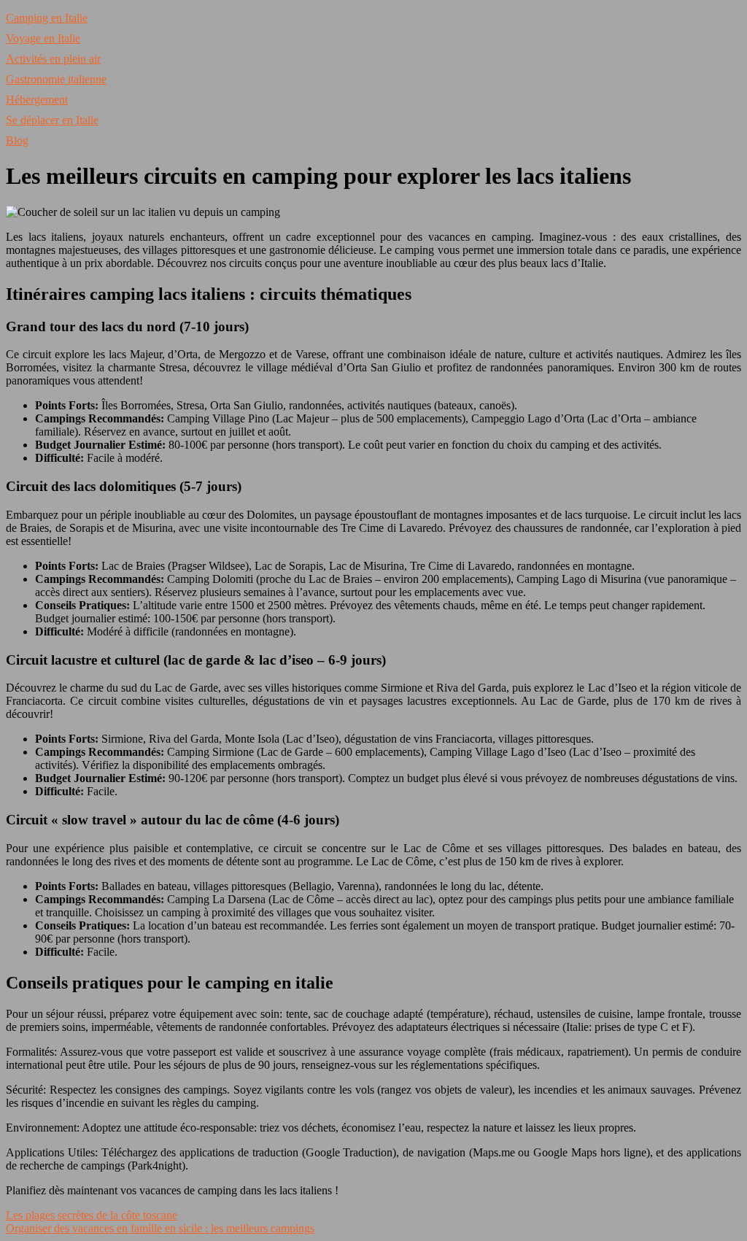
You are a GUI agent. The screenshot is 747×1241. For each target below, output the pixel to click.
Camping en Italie (47, 18)
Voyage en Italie (43, 38)
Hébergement (37, 99)
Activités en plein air (53, 59)
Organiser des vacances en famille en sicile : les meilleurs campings (160, 1228)
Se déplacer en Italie (52, 120)
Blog (17, 140)
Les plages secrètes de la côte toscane (91, 1215)
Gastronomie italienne (56, 79)
